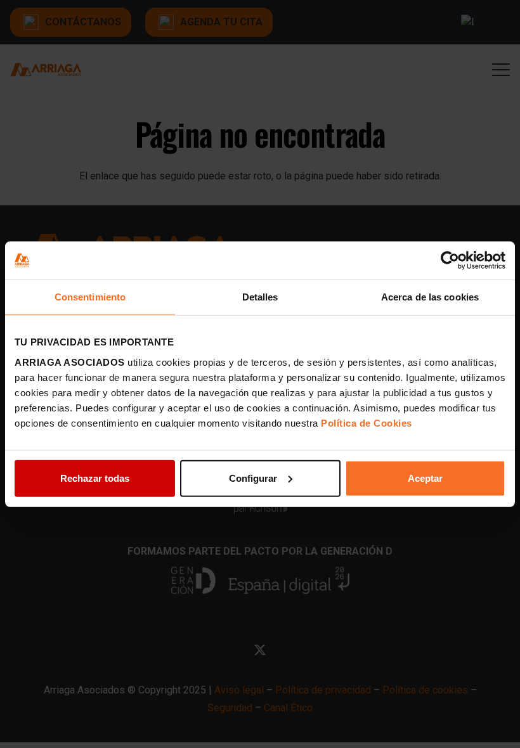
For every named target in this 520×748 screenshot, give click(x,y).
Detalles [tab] (260, 297)
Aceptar (425, 477)
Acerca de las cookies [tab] (430, 297)
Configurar (253, 477)
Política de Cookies (366, 422)
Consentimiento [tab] (90, 297)
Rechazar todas (94, 477)
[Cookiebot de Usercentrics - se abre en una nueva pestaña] (449, 260)
